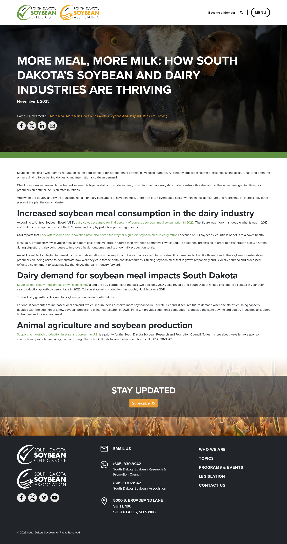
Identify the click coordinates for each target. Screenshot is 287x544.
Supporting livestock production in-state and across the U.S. (57, 334)
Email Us (122, 448)
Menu (260, 12)
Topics (206, 458)
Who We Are (212, 449)
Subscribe (141, 403)
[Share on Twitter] (31, 125)
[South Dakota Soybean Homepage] (58, 12)
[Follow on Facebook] (21, 497)
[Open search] (241, 12)
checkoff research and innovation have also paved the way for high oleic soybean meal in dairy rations (109, 235)
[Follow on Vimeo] (43, 497)
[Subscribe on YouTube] (54, 497)
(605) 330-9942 (127, 464)
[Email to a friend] (52, 125)
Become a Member (221, 12)
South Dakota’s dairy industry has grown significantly (52, 284)
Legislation (212, 476)
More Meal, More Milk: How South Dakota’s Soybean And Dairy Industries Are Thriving (108, 116)
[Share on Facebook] (21, 125)
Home (21, 116)
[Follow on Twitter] (32, 497)
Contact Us (212, 485)
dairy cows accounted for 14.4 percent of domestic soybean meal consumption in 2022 (135, 222)
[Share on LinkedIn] (42, 125)
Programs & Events (221, 467)
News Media (37, 116)
